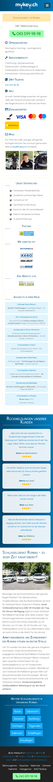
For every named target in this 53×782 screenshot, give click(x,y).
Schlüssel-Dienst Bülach (26, 304)
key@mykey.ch (20, 146)
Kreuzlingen (26, 740)
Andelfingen (34, 733)
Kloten (17, 711)
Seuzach (18, 718)
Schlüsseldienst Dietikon (26, 370)
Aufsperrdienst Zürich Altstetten (27, 330)
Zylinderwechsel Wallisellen (26, 383)
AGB (40, 753)
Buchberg (34, 718)
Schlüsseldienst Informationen (32, 759)
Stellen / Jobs (24, 756)
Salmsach (17, 733)
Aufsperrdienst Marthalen (26, 358)
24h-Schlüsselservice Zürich (27, 317)
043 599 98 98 (29, 33)
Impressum (30, 753)
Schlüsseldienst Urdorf (26, 345)
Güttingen (17, 725)
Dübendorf (33, 711)
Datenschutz (9, 756)
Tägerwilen (35, 725)
